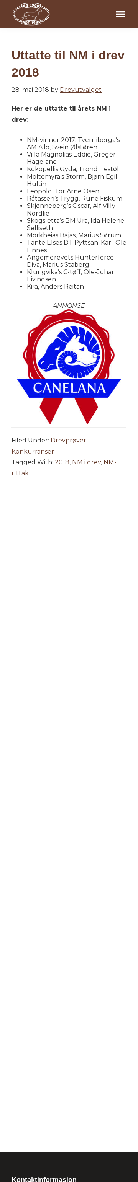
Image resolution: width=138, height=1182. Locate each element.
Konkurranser (33, 451)
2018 (62, 462)
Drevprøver (68, 440)
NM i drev (86, 462)
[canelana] (69, 313)
